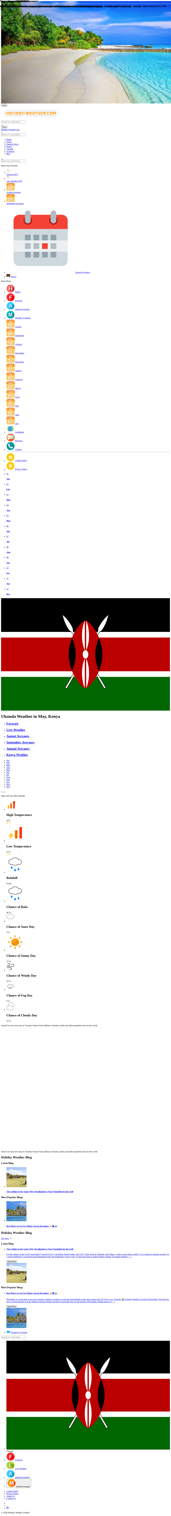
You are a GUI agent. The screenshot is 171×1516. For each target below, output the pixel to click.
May (8, 154)
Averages (10, 151)
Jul (7, 775)
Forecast (12, 723)
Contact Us (11, 1498)
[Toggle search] (2, 125)
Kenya (9, 146)
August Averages (17, 736)
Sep (8, 779)
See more (5, 1238)
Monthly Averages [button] (23, 318)
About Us (10, 1496)
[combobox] (13, 122)
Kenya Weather (17, 754)
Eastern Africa (12, 144)
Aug (8, 777)
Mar (8, 765)
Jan (7, 760)
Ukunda (9, 149)
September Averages (20, 742)
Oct (7, 782)
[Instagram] (88, 1508)
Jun (7, 772)
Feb (8, 763)
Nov (8, 784)
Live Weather (15, 730)
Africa (9, 142)
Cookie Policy (12, 1491)
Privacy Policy (12, 1494)
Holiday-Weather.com (10, 130)
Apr (8, 767)
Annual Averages (18, 748)
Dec (8, 787)
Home (9, 139)
